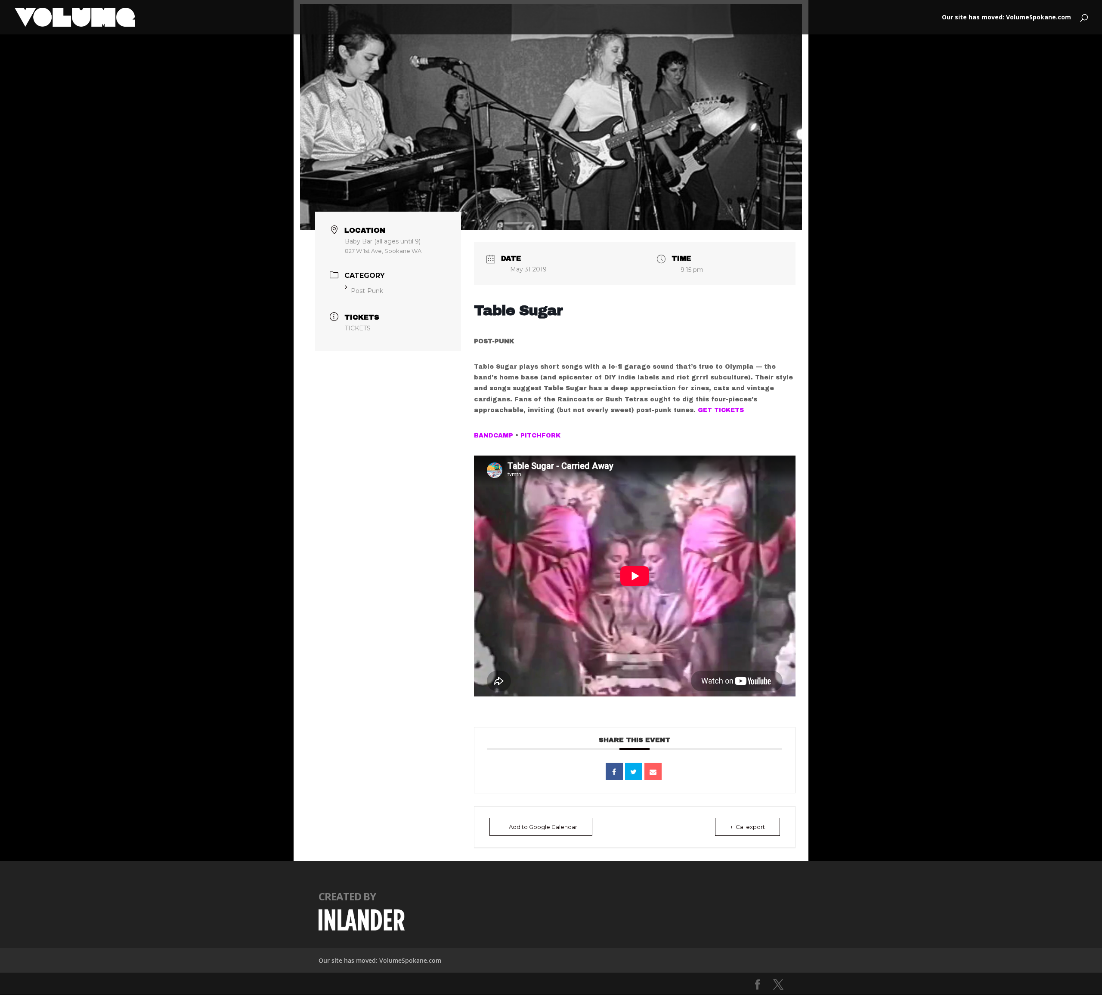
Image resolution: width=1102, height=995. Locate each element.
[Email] (653, 771)
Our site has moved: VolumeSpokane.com (1006, 17)
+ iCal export (747, 826)
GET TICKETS (721, 410)
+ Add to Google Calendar (541, 826)
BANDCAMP (493, 435)
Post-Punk (367, 291)
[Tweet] (633, 771)
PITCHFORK (540, 435)
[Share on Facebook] (614, 771)
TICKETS (358, 328)
